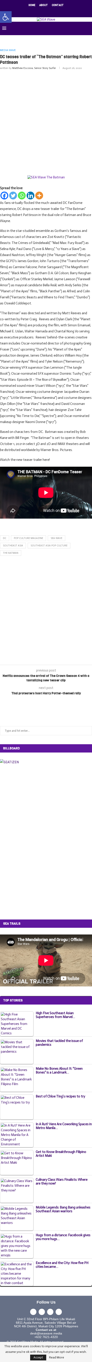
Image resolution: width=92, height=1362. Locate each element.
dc (4, 538)
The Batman (10, 553)
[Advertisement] (46, 121)
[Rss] (60, 11)
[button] (6, 17)
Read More (56, 1357)
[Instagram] (43, 11)
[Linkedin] (49, 11)
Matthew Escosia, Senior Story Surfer (34, 68)
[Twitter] (37, 11)
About (43, 5)
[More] (39, 195)
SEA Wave (56, 538)
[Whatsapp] (22, 195)
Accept (38, 1357)
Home (32, 5)
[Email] (55, 11)
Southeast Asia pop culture (49, 545)
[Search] (87, 28)
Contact (58, 5)
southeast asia (13, 545)
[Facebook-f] (33, 1312)
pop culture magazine (28, 538)
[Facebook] (31, 11)
